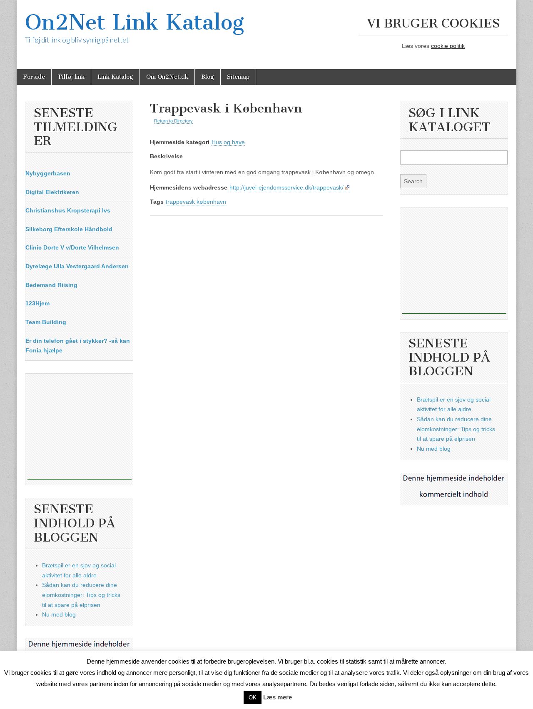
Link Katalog (115, 76)
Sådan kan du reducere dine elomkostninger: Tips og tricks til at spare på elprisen (81, 595)
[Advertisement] (79, 428)
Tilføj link (71, 76)
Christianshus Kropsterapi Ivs (67, 210)
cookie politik (448, 45)
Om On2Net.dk (167, 76)
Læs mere (277, 697)
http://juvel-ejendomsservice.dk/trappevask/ (286, 187)
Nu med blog (59, 614)
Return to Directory (173, 120)
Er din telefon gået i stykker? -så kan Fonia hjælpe (77, 345)
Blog (207, 76)
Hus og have (228, 142)
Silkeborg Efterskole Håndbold (68, 229)
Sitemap (238, 76)
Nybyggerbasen (47, 173)
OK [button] (253, 697)
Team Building (45, 322)
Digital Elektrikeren (52, 192)
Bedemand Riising (51, 285)
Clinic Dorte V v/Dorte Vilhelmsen (72, 247)
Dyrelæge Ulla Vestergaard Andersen (77, 266)
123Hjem (37, 303)
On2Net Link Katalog (134, 22)
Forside (34, 76)
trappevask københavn (196, 201)
